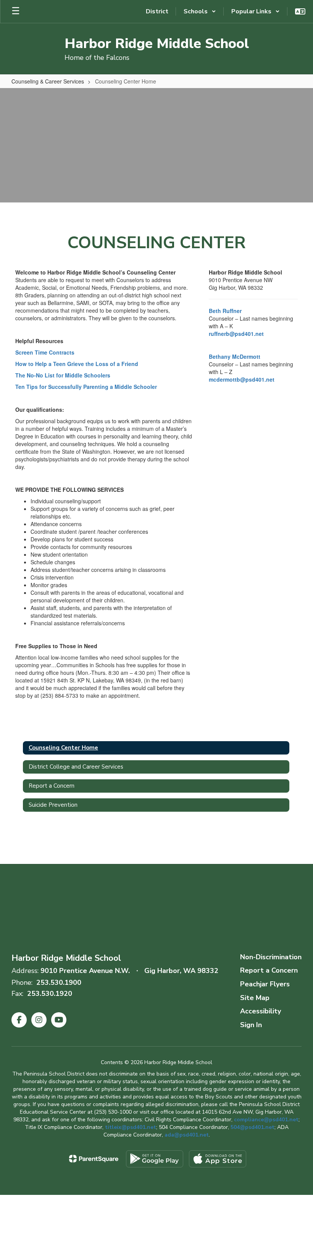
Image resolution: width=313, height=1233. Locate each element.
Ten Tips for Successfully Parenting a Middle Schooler (86, 386)
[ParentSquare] (93, 1158)
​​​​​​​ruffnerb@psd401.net (236, 333)
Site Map (254, 997)
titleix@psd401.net (130, 1127)
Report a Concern (269, 970)
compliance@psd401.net (266, 1119)
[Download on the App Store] (217, 1158)
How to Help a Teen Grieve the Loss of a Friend (76, 364)
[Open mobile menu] (15, 11)
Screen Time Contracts (44, 352)
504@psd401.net (252, 1127)
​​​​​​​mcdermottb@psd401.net (241, 379)
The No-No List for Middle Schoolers (62, 375)
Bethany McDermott (234, 356)
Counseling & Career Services (47, 81)
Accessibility (260, 1011)
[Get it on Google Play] (154, 1158)
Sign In (251, 1024)
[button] (200, 11)
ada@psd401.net (187, 1134)
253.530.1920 (49, 993)
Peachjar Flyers (265, 984)
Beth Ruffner (225, 311)
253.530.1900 (58, 982)
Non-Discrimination (271, 957)
